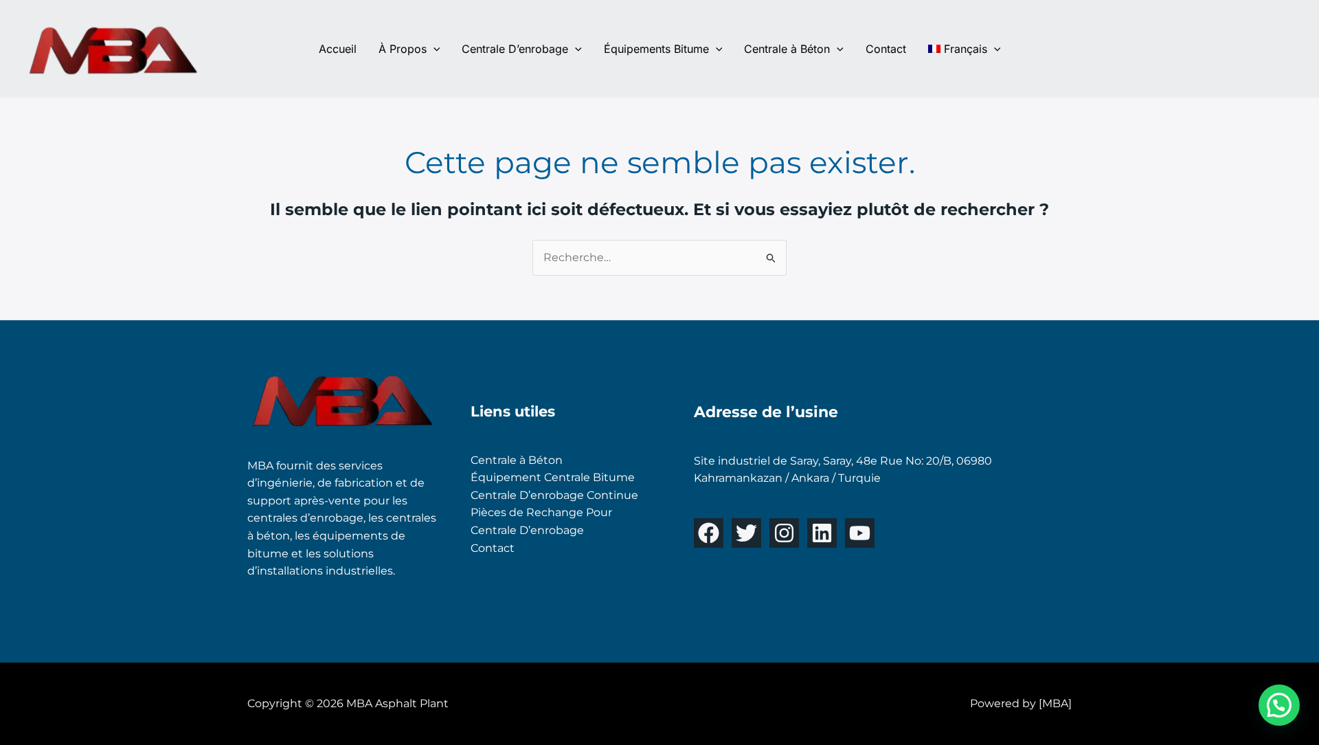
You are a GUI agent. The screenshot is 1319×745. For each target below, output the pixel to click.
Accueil (338, 49)
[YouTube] (860, 533)
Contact (886, 49)
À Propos (403, 49)
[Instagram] (784, 533)
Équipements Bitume (656, 49)
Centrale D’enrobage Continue (554, 495)
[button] (433, 49)
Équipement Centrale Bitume (553, 477)
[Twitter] (746, 533)
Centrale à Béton (787, 49)
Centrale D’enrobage (515, 49)
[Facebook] (708, 533)
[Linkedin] (822, 533)
